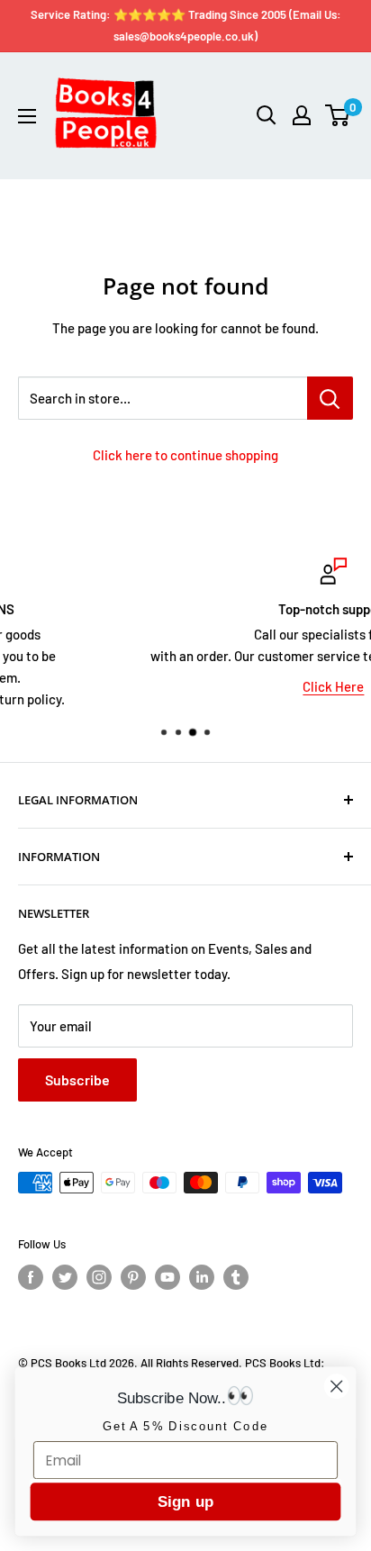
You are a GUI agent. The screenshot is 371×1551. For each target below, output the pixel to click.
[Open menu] (27, 116)
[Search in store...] (330, 398)
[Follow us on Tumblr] (236, 1277)
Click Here (217, 686)
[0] (338, 115)
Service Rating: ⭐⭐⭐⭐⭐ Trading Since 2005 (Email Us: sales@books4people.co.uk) (186, 25)
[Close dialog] (336, 1386)
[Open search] (266, 115)
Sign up (185, 1501)
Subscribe (77, 1079)
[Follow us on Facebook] (30, 1277)
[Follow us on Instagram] (99, 1277)
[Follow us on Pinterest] (133, 1277)
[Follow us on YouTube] (167, 1277)
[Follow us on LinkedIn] (201, 1277)
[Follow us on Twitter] (64, 1277)
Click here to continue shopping (185, 455)
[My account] (302, 115)
